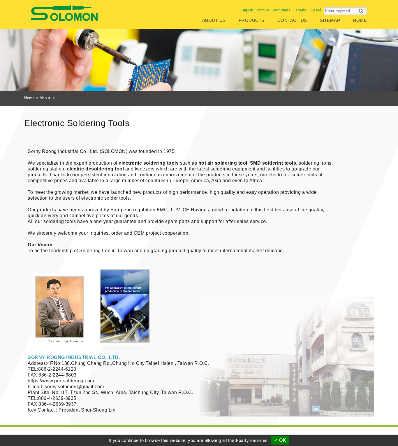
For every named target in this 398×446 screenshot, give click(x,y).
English (246, 10)
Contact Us (292, 20)
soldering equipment (233, 168)
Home (360, 20)
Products (252, 20)
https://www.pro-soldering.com (61, 380)
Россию (263, 10)
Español (300, 10)
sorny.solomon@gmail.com (74, 386)
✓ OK (280, 440)
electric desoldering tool (95, 168)
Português (281, 10)
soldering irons (315, 163)
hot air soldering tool (222, 163)
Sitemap (330, 20)
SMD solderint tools (273, 163)
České (316, 10)
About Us (214, 20)
